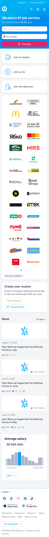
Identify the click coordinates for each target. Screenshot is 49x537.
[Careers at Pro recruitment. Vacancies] (15, 193)
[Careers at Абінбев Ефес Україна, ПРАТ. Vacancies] (33, 227)
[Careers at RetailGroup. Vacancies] (33, 182)
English (5, 492)
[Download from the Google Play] (30, 505)
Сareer (41, 513)
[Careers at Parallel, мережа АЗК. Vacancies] (33, 136)
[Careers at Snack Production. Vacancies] (15, 170)
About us (31, 513)
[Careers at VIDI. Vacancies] (15, 262)
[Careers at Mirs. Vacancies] (33, 148)
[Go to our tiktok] (32, 498)
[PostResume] (38, 9)
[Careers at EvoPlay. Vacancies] (33, 250)
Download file (17, 307)
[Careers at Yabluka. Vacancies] (15, 205)
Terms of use (30, 516)
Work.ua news (8, 516)
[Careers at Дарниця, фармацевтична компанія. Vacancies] (33, 159)
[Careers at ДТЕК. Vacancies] (33, 205)
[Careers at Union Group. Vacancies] (15, 239)
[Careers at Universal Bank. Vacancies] (33, 239)
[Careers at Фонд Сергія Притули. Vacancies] (33, 113)
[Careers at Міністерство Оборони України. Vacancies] (15, 182)
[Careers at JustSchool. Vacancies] (15, 102)
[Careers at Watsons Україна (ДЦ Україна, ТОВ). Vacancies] (33, 216)
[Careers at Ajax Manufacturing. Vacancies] (33, 125)
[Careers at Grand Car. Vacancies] (15, 148)
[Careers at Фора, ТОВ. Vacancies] (15, 216)
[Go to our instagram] (18, 498)
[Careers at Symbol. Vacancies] (33, 193)
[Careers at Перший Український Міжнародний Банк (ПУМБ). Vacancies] (15, 227)
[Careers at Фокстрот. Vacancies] (33, 262)
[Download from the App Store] (10, 505)
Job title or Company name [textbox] (16, 29)
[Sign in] (44, 9)
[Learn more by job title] (24, 458)
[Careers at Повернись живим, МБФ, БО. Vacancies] (33, 102)
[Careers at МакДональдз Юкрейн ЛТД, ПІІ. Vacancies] (15, 113)
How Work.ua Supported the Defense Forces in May (22, 421)
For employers (37, 2)
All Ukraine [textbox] (11, 36)
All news (40, 319)
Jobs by (12, 275)
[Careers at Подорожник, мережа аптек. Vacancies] (15, 159)
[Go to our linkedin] (25, 498)
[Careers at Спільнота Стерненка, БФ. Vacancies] (33, 170)
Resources (7, 513)
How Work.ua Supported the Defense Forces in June (22, 384)
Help (20, 516)
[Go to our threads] (11, 498)
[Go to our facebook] (4, 498)
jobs (26, 22)
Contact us (19, 513)
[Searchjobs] (31, 9)
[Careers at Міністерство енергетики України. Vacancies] (15, 125)
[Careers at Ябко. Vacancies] (15, 136)
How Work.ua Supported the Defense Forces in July (22, 348)
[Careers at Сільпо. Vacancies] (15, 250)
